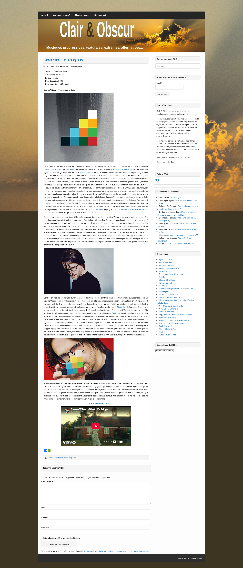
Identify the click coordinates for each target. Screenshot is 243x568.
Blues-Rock (164, 271)
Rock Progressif (70, 458)
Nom (44, 508)
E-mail (44, 518)
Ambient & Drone (166, 265)
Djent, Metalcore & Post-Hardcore (173, 274)
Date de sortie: (51, 81)
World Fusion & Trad (167, 335)
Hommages (163, 286)
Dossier (162, 277)
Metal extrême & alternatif (170, 297)
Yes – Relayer (175, 197)
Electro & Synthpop (55, 458)
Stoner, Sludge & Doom (168, 329)
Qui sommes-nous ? (61, 15)
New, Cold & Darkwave (168, 309)
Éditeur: (48, 78)
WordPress (188, 558)
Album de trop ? (165, 262)
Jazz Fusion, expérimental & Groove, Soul (176, 288)
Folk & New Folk (165, 283)
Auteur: (48, 75)
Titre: (47, 72)
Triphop (162, 332)
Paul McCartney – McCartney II (182, 244)
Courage (198, 558)
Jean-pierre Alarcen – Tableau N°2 (183, 235)
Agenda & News (165, 259)
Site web (45, 528)
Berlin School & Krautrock (170, 268)
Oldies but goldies (166, 312)
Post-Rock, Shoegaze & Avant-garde (174, 320)
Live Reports (164, 291)
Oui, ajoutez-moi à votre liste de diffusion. (62, 538)
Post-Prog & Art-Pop (167, 317)
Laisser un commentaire (72, 66)
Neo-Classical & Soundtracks (171, 306)
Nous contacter (101, 15)
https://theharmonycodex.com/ (96, 403)
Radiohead (116, 313)
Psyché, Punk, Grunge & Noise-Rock (174, 323)
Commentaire (47, 481)
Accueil (44, 15)
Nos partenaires (82, 15)
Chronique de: (51, 84)
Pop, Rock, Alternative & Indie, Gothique (175, 314)
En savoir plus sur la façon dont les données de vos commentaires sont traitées (116, 551)
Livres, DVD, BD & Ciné (168, 294)
